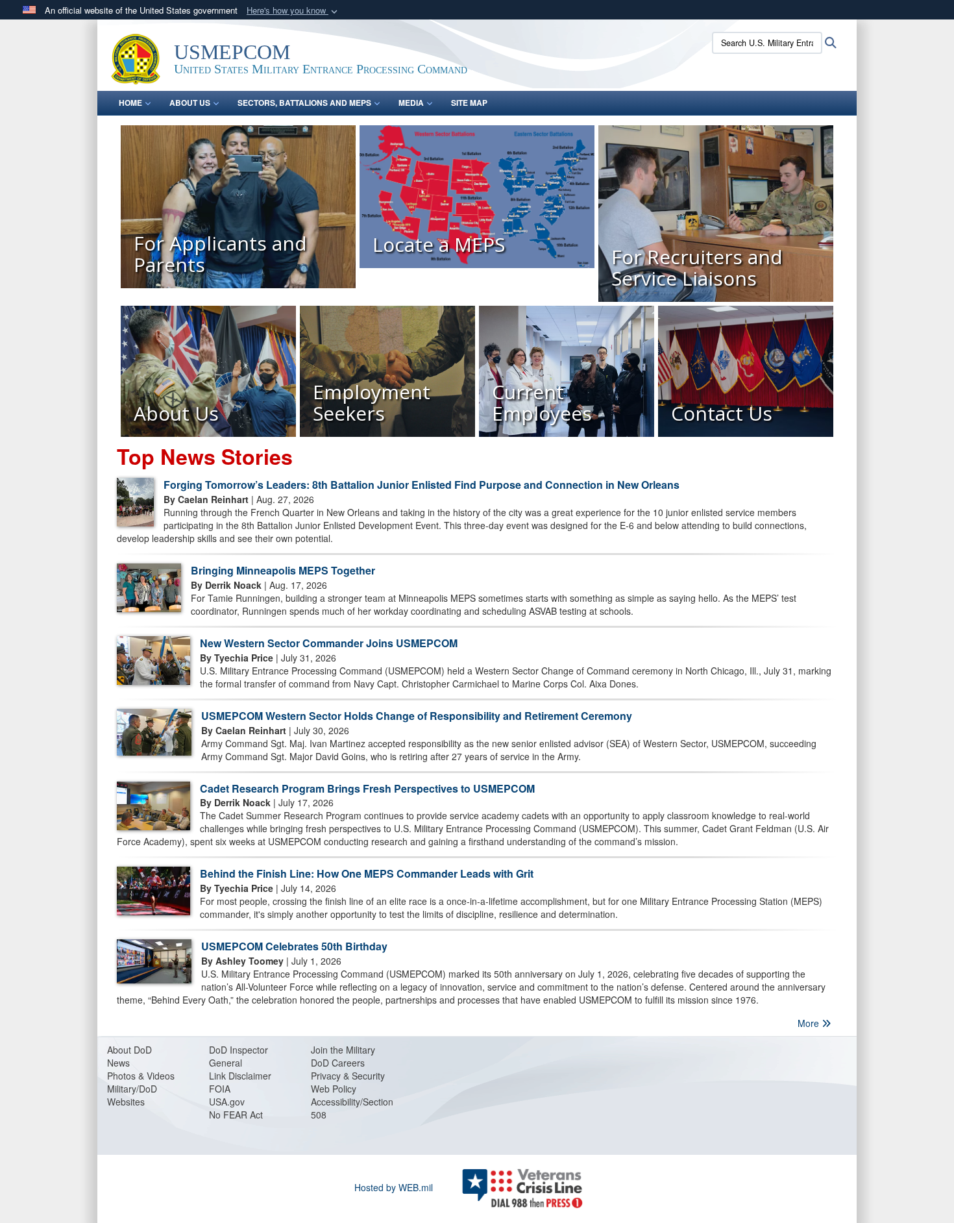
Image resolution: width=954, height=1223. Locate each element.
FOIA (219, 1088)
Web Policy (333, 1088)
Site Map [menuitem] (469, 102)
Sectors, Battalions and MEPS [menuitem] (304, 102)
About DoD (129, 1049)
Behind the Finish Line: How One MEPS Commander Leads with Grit (366, 873)
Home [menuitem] (130, 102)
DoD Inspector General (238, 1056)
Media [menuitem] (411, 102)
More (810, 1023)
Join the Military (343, 1049)
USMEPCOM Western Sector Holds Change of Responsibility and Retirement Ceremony (416, 715)
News (118, 1062)
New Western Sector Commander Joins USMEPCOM (329, 643)
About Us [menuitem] (189, 102)
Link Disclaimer (240, 1075)
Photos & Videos (141, 1075)
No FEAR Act (236, 1114)
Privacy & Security (348, 1075)
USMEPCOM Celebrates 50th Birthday (294, 946)
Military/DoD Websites (132, 1095)
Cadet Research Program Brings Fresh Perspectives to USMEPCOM (367, 788)
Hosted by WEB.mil (393, 1187)
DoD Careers (338, 1062)
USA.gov (227, 1101)
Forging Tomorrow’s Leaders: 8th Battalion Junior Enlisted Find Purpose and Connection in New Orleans (421, 484)
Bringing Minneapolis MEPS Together (283, 570)
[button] (293, 11)
